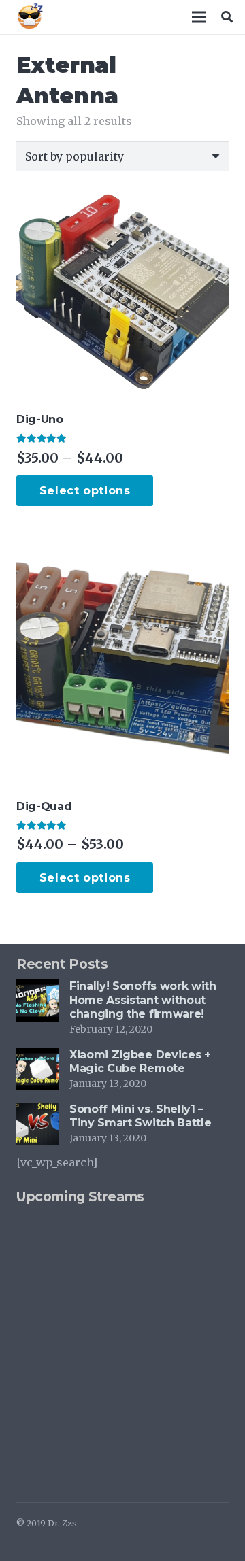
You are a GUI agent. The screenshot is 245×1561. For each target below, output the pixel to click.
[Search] (227, 17)
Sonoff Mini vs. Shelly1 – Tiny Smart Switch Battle (140, 1116)
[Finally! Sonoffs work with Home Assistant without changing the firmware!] (37, 989)
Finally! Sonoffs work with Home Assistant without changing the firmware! (142, 1000)
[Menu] (199, 17)
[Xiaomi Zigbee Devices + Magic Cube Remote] (37, 1057)
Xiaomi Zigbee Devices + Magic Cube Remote (140, 1061)
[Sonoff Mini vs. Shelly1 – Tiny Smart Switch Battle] (37, 1112)
